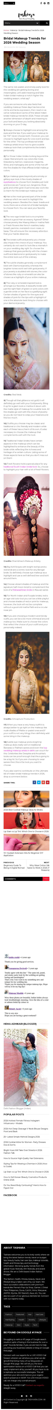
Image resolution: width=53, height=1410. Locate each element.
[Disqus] (26, 916)
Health (21, 1320)
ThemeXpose (26, 1406)
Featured (20, 1314)
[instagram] (48, 3)
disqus (45, 879)
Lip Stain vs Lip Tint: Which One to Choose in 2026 (26, 831)
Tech (35, 1325)
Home (6, 30)
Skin (18, 1325)
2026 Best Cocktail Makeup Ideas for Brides (23, 810)
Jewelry (31, 1320)
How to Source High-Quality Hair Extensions (23, 1158)
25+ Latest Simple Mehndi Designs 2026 (22, 1137)
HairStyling (9, 1320)
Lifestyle (42, 1320)
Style (27, 1325)
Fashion (8, 1314)
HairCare (39, 1314)
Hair (30, 1314)
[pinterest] (45, 3)
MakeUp (13, 30)
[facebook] (41, 3)
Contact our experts (35, 1385)
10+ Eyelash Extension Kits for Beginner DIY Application (23, 854)
